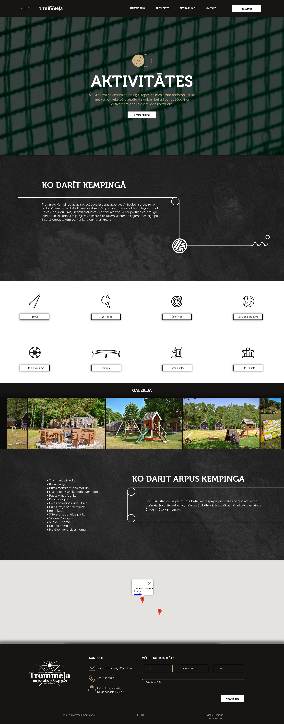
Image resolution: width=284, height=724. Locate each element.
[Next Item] (275, 423)
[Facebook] (137, 715)
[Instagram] (142, 715)
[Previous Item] (12, 423)
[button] (34, 317)
